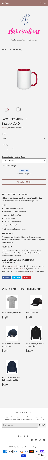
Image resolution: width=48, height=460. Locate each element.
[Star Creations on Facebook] (32, 441)
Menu (7, 3)
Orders (20, 436)
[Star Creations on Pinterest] (36, 441)
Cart (44, 3)
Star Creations (18, 447)
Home (4, 49)
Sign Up (42, 425)
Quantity (5, 145)
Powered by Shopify (31, 447)
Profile (26, 436)
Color (3, 134)
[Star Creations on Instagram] (40, 441)
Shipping (5, 127)
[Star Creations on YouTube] (44, 441)
